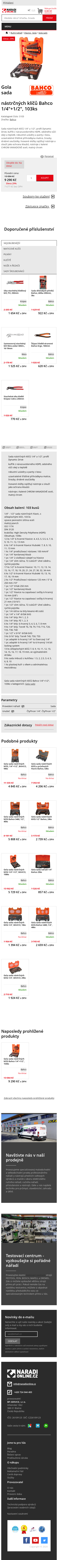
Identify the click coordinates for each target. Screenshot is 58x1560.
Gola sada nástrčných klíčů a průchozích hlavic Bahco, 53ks (41, 766)
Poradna (11, 1451)
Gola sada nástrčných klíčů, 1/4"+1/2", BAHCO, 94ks (15, 766)
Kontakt (11, 1491)
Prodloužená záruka (17, 1458)
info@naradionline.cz (24, 1384)
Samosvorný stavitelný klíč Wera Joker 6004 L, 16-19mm (15, 346)
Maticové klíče (12, 248)
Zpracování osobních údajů (21, 1507)
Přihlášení (8, 2)
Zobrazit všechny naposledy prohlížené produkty (29, 1098)
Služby (10, 1477)
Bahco (13, 119)
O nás (10, 1487)
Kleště (7, 260)
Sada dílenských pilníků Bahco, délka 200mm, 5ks (42, 293)
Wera (24, 354)
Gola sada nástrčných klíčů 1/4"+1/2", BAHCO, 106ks (15, 872)
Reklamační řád (15, 1471)
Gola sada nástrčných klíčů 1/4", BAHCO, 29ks (15, 976)
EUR (33, 10)
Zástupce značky (37, 206)
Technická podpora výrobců (21, 1504)
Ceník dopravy (14, 1474)
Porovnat (49, 156)
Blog (9, 1448)
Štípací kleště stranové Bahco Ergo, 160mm (42, 344)
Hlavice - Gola (30, 32)
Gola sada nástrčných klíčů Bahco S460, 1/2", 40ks (14, 819)
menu (8, 26)
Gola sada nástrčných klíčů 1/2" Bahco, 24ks (41, 818)
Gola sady (43, 32)
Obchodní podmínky (17, 1468)
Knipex (23, 301)
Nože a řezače (12, 265)
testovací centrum (35, 1275)
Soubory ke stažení (36, 196)
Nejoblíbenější (12, 243)
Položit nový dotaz (44, 724)
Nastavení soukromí (17, 1513)
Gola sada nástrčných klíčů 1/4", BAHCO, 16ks (15, 923)
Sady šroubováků (14, 271)
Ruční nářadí (16, 32)
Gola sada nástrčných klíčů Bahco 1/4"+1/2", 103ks (14, 1061)
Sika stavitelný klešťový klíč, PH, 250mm (15, 292)
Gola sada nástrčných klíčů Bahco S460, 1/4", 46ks (41, 925)
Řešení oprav (14, 1454)
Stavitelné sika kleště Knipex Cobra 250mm (14, 397)
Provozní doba (14, 1494)
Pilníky (7, 254)
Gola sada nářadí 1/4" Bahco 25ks (41, 870)
